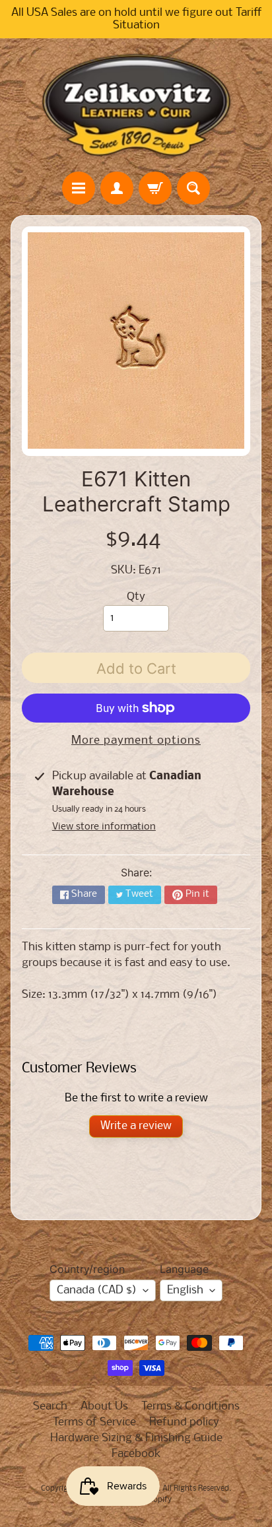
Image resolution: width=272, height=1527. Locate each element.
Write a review (136, 1126)
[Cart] (155, 188)
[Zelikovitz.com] (136, 105)
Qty (136, 597)
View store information (104, 827)
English (185, 1290)
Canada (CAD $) (97, 1290)
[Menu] (78, 188)
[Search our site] (193, 188)
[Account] (116, 188)
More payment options (136, 740)
